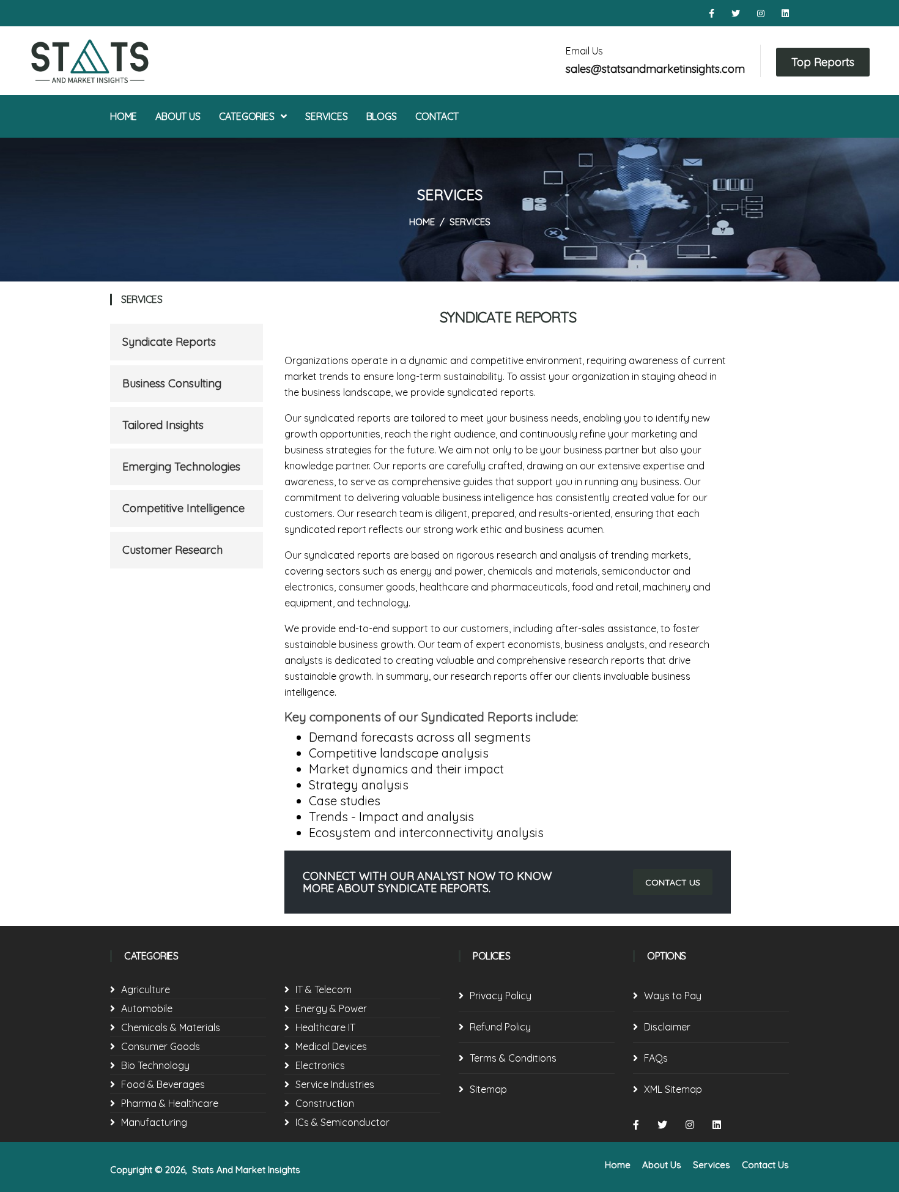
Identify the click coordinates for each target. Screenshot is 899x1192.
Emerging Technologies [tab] (181, 467)
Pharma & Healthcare (169, 1103)
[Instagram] (762, 13)
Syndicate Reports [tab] (169, 342)
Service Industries (334, 1084)
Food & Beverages (163, 1084)
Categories (248, 116)
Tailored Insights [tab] (163, 425)
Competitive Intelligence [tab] (183, 508)
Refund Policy (500, 1027)
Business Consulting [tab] (171, 383)
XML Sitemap (673, 1089)
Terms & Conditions (513, 1058)
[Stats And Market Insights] (127, 60)
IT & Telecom (323, 989)
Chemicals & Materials (170, 1027)
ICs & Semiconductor (342, 1122)
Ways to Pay (672, 995)
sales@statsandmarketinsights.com (655, 69)
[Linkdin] (785, 13)
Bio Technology (155, 1065)
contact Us (672, 882)
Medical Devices (331, 1046)
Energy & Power (331, 1008)
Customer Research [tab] (172, 550)
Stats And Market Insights (246, 1169)
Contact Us (765, 1165)
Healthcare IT (325, 1027)
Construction (324, 1103)
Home (123, 116)
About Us (177, 116)
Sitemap (488, 1089)
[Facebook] (712, 13)
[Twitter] (737, 13)
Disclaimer (667, 1027)
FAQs (656, 1058)
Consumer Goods (160, 1046)
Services (326, 116)
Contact (437, 116)
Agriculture (145, 989)
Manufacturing (154, 1122)
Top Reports (822, 62)
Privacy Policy (500, 995)
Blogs (381, 116)
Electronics (320, 1065)
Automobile (146, 1008)
